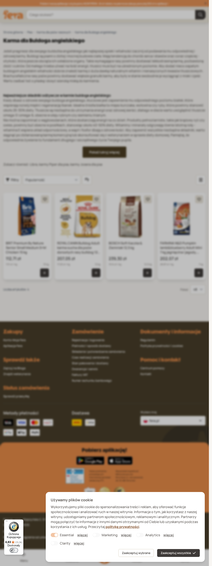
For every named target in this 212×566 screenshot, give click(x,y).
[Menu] (6, 521)
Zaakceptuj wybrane (136, 553)
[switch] (14, 550)
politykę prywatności (122, 526)
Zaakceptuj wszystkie (176, 553)
